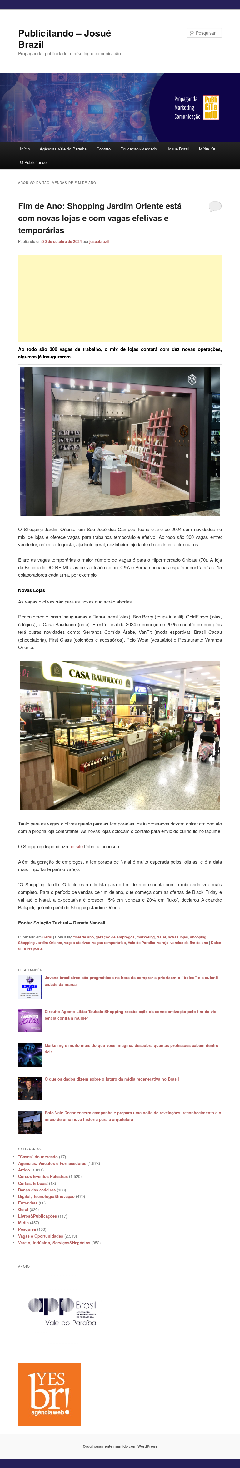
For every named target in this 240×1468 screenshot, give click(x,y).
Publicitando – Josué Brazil (64, 38)
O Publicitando (33, 162)
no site (76, 846)
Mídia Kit (207, 149)
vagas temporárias (109, 942)
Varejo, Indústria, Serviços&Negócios (54, 1242)
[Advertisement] (120, 298)
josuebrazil (99, 241)
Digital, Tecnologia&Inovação (46, 1196)
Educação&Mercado (138, 149)
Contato (104, 149)
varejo (162, 942)
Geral (47, 937)
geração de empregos (115, 937)
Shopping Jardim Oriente (40, 942)
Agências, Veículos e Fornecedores (52, 1163)
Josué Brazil (178, 149)
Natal (161, 937)
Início (25, 149)
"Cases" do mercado (38, 1157)
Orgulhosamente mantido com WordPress (120, 1446)
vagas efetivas (77, 942)
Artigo (24, 1170)
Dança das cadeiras (37, 1190)
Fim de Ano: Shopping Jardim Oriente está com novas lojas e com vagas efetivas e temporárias (100, 218)
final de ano (83, 937)
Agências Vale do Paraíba (63, 149)
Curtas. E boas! (33, 1183)
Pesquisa (27, 1229)
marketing (146, 937)
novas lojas (178, 937)
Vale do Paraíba (141, 942)
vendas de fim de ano (189, 942)
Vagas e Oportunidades (40, 1236)
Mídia (23, 1222)
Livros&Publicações (37, 1216)
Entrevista (28, 1203)
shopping (198, 937)
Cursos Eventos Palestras (43, 1176)
